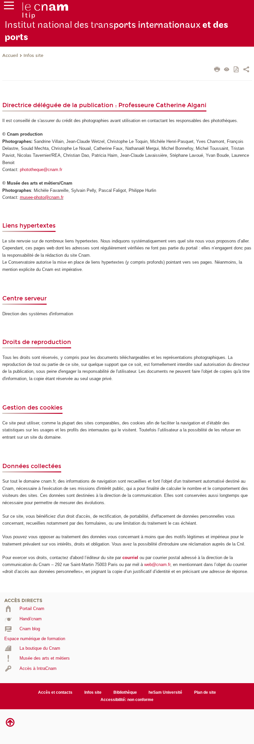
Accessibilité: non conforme (127, 699)
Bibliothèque (125, 692)
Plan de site (205, 692)
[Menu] (9, 7)
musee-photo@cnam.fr (42, 197)
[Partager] (246, 70)
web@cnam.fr (157, 564)
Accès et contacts (55, 692)
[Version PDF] (236, 70)
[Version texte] (227, 70)
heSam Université (165, 692)
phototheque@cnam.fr (41, 169)
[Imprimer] (217, 70)
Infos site (33, 55)
